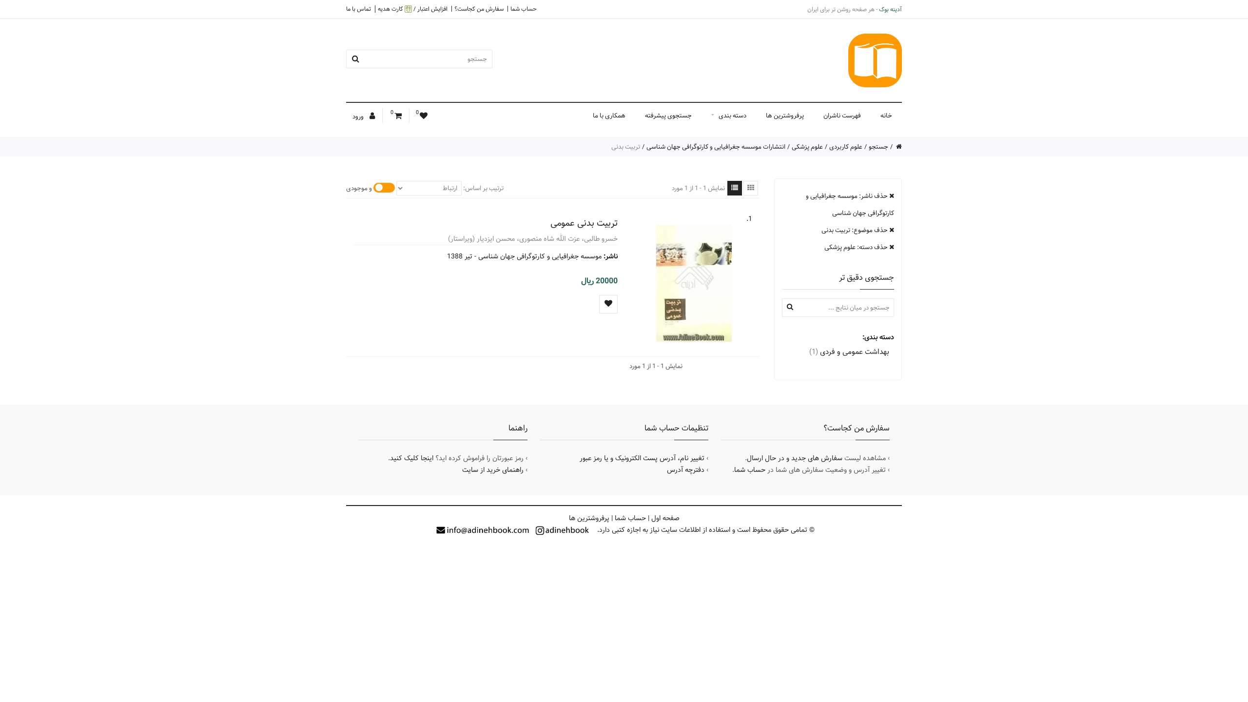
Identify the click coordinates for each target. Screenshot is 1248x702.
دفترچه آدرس (685, 470)
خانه (886, 115)
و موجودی (359, 188)
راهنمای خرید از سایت (493, 470)
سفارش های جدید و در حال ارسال (794, 458)
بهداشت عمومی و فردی (849, 352)
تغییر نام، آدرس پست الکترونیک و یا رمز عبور (642, 458)
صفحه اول (665, 518)
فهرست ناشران (842, 115)
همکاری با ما (609, 115)
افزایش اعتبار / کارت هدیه (413, 9)
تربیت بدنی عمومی (584, 223)
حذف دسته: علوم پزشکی (856, 247)
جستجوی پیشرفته (668, 115)
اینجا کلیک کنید (411, 458)
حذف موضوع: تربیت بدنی (855, 230)
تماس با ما (358, 9)
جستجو (878, 146)
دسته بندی (732, 115)
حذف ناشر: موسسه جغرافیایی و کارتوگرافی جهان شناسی (850, 204)
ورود (358, 116)
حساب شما (523, 9)
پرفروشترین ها (785, 115)
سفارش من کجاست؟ (479, 9)
